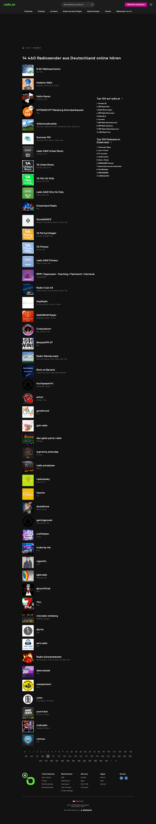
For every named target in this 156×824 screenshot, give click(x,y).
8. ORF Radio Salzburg (105, 126)
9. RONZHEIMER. (103, 173)
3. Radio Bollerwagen (104, 110)
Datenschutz (65, 781)
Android (103, 784)
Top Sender (28, 11)
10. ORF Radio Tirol (104, 132)
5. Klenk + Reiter (103, 160)
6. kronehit (101, 119)
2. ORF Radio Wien (103, 107)
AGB (62, 777)
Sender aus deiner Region (72, 11)
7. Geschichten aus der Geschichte (109, 166)
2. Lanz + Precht (102, 150)
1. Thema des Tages (104, 147)
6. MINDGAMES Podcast (105, 163)
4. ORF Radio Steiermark (105, 113)
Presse (44, 781)
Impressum (65, 784)
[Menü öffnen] (151, 4)
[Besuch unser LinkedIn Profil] (121, 778)
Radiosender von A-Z (124, 11)
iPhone (102, 777)
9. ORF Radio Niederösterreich (108, 129)
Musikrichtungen (93, 11)
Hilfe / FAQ (84, 784)
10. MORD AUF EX (103, 176)
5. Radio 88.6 (101, 116)
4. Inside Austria (102, 157)
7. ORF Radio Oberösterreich (107, 122)
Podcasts (41, 11)
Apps (82, 781)
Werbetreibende (47, 784)
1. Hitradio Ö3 (102, 103)
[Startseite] (23, 48)
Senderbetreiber (47, 787)
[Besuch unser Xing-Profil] (126, 778)
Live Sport (54, 11)
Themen (108, 11)
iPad (101, 781)
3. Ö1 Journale (102, 153)
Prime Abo (84, 787)
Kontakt (83, 777)
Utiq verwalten (66, 787)
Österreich (79, 801)
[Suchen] (92, 4)
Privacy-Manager (67, 791)
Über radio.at (46, 777)
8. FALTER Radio (102, 169)
